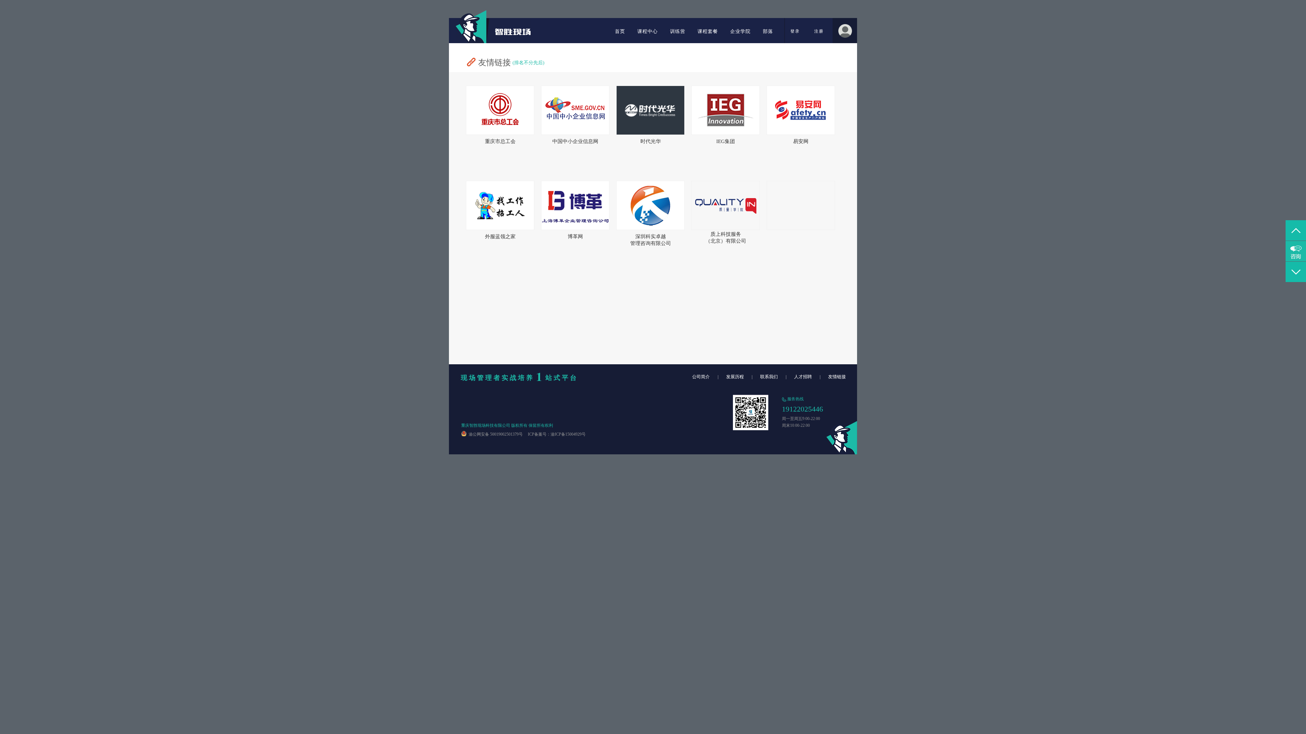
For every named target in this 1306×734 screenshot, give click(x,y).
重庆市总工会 (500, 141)
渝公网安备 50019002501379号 (495, 434)
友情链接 (837, 376)
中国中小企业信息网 (575, 141)
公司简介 (701, 376)
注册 (819, 31)
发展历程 (735, 376)
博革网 (575, 236)
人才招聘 (803, 376)
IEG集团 (725, 141)
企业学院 (740, 31)
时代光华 (650, 141)
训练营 (677, 31)
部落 (768, 31)
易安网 (800, 141)
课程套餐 (708, 31)
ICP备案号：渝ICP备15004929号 (555, 434)
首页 (620, 31)
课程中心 (647, 31)
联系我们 (769, 376)
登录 (795, 31)
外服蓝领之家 (500, 236)
